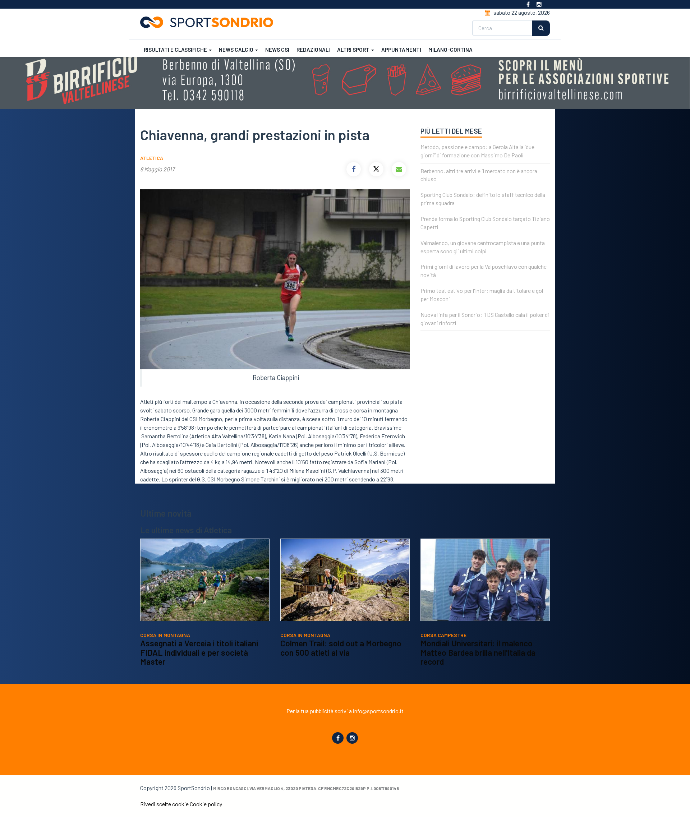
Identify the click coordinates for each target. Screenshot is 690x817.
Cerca (541, 28)
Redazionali (313, 49)
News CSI (277, 49)
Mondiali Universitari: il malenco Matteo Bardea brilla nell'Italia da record (477, 652)
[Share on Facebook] (353, 169)
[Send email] (399, 169)
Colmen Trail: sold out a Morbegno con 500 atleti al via (340, 647)
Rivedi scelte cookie (164, 803)
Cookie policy (206, 803)
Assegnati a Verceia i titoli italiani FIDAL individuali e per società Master (199, 652)
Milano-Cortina (450, 49)
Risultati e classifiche (176, 49)
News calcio (236, 49)
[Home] (209, 22)
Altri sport (354, 49)
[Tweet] (376, 169)
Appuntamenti (401, 49)
